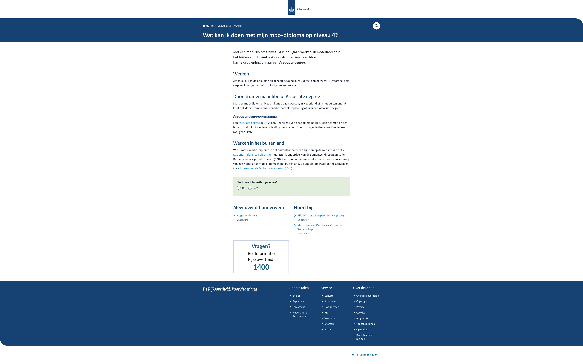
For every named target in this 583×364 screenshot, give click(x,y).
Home (210, 26)
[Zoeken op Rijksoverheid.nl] (376, 26)
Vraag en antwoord (230, 26)
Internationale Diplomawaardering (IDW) (266, 168)
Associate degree (249, 123)
